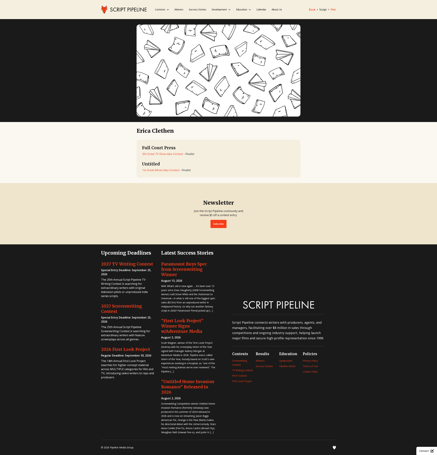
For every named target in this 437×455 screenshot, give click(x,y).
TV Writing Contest (242, 370)
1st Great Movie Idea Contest (160, 170)
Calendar (261, 9)
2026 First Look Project (125, 349)
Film (333, 9)
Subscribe (218, 223)
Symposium (285, 360)
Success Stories (197, 9)
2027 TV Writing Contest (127, 264)
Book (312, 9)
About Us (277, 9)
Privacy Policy (310, 360)
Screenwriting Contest (239, 362)
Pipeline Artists (287, 366)
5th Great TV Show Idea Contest (162, 154)
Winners (178, 9)
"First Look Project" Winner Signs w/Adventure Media (182, 326)
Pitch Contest (239, 375)
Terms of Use (310, 366)
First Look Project (242, 381)
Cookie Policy (310, 371)
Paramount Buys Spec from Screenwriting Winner (184, 269)
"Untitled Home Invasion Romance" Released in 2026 (187, 387)
